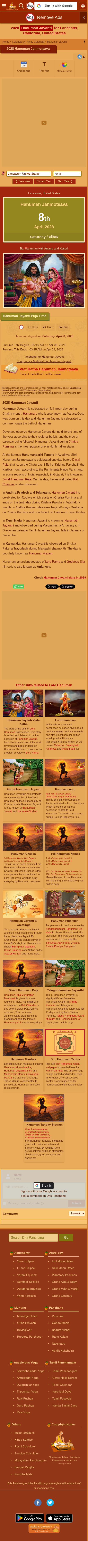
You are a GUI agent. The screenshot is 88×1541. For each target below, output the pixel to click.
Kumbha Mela (24, 1474)
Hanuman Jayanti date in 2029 (65, 577)
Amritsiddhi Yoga (27, 1377)
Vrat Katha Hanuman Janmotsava (49, 371)
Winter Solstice (26, 1295)
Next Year (65, 181)
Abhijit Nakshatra (63, 1350)
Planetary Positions (64, 1275)
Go (66, 1237)
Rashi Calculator (25, 1446)
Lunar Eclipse (26, 1268)
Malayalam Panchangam (31, 1460)
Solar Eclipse (25, 1261)
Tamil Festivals (61, 1398)
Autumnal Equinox (29, 1288)
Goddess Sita (76, 561)
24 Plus (63, 327)
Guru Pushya (25, 1405)
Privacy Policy (64, 1463)
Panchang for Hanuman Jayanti (44, 356)
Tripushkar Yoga (27, 1391)
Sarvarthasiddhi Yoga (30, 1371)
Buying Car (24, 1329)
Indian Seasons (25, 1432)
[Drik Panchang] (13, 6)
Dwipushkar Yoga (28, 1384)
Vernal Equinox (27, 1275)
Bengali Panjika (24, 1467)
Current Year (44, 181)
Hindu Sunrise (24, 1439)
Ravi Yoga (23, 1412)
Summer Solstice (28, 1281)
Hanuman (29, 413)
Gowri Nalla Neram (64, 1377)
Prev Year (22, 181)
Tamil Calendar (62, 1384)
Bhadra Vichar (61, 1329)
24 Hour (48, 327)
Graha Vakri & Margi (65, 1288)
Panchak (57, 1316)
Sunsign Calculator (27, 1453)
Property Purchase (29, 1336)
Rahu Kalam (60, 1336)
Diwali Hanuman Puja (16, 479)
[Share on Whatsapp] (18, 586)
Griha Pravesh (26, 1322)
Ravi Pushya (25, 1398)
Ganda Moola (61, 1322)
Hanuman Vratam (41, 553)
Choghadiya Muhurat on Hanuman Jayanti (44, 361)
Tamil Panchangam (64, 1371)
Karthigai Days (61, 1391)
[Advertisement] (44, 123)
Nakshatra (58, 1343)
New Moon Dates (63, 1268)
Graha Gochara (62, 1295)
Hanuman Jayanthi (64, 492)
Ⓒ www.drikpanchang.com (64, 1460)
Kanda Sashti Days (64, 1405)
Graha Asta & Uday (64, 1281)
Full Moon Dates (62, 1261)
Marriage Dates (27, 1316)
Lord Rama (52, 561)
